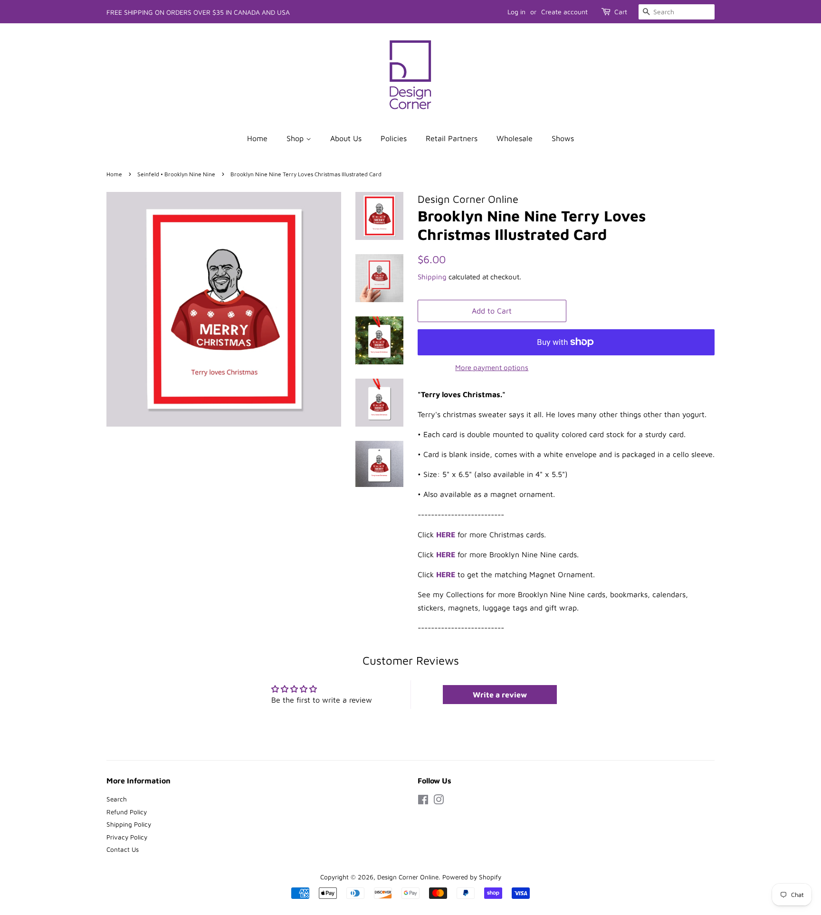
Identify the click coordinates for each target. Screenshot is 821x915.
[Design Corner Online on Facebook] (423, 801)
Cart (620, 12)
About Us (346, 138)
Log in (516, 12)
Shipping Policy (128, 824)
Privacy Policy (126, 837)
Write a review (500, 694)
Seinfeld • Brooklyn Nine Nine (176, 174)
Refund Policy (126, 812)
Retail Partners (451, 138)
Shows (563, 138)
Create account (564, 12)
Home (257, 138)
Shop (296, 138)
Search (116, 799)
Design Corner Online (408, 877)
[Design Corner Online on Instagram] (438, 801)
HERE (445, 554)
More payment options (491, 367)
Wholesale (514, 138)
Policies (394, 138)
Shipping (432, 277)
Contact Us (122, 849)
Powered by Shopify (471, 877)
